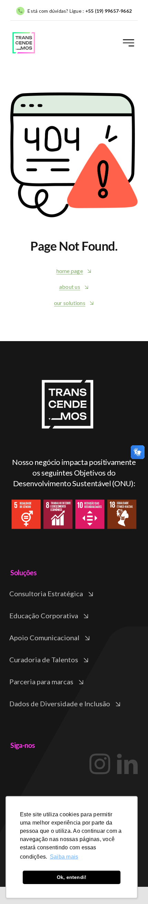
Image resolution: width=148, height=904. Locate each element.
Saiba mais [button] (64, 857)
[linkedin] (127, 764)
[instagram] (99, 764)
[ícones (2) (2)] (68, 369)
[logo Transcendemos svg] (24, 33)
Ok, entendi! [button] (72, 877)
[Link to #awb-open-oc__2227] (128, 42)
